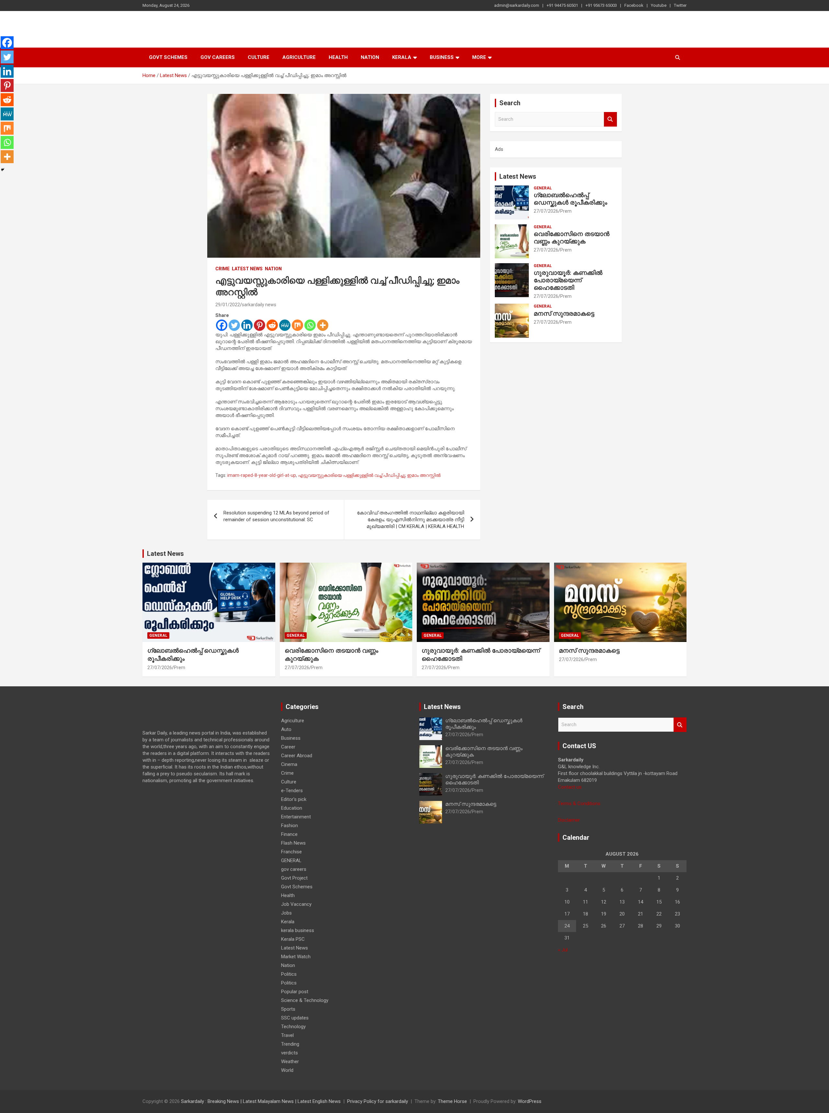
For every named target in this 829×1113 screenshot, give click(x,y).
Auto (286, 729)
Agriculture (299, 57)
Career (288, 747)
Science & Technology (304, 1000)
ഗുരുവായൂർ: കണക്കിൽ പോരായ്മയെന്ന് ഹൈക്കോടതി (568, 280)
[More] (322, 325)
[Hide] (2, 169)
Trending (290, 1044)
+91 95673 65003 (601, 5)
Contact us (570, 787)
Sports (288, 1009)
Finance (289, 834)
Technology (293, 1026)
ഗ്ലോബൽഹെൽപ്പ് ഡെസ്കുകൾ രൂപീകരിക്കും (570, 198)
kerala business (297, 930)
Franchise (291, 852)
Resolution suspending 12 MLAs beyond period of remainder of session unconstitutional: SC (276, 516)
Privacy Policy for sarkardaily (377, 1101)
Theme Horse (452, 1101)
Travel (287, 1035)
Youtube (658, 5)
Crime (222, 268)
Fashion (289, 825)
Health (338, 57)
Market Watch (296, 957)
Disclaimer (569, 820)
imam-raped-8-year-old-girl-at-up (261, 475)
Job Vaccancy (296, 904)
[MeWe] (284, 325)
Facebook (633, 5)
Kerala (401, 57)
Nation (370, 57)
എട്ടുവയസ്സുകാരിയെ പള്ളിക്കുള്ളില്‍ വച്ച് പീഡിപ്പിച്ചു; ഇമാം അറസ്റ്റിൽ (369, 475)
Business (442, 57)
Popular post (294, 992)
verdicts (289, 1053)
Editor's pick (293, 799)
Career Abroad (296, 756)
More (479, 57)
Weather (290, 1061)
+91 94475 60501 (562, 5)
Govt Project (294, 878)
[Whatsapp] (310, 325)
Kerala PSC (293, 939)
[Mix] (297, 325)
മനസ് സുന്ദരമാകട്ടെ (564, 313)
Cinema (289, 764)
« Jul (563, 950)
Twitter (680, 5)
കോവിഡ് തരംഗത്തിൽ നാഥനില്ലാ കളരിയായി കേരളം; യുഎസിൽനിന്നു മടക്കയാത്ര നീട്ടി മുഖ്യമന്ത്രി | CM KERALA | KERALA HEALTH (410, 519)
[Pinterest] (259, 325)
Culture (258, 57)
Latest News (247, 268)
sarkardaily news (259, 304)
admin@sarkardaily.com (516, 5)
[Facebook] (221, 325)
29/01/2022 (227, 304)
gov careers (217, 57)
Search (610, 119)
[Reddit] (272, 325)
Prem (566, 211)
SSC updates (295, 1018)
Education (291, 808)
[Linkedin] (247, 325)
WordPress (529, 1101)
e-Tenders (292, 790)
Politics (289, 974)
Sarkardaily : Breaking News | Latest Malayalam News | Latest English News (261, 1101)
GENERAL (543, 188)
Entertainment (296, 817)
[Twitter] (234, 325)
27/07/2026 (546, 211)
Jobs (286, 913)
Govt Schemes (168, 57)
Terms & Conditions (579, 803)
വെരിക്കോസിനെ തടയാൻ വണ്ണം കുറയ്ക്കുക (571, 237)
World (287, 1070)
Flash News (293, 843)
